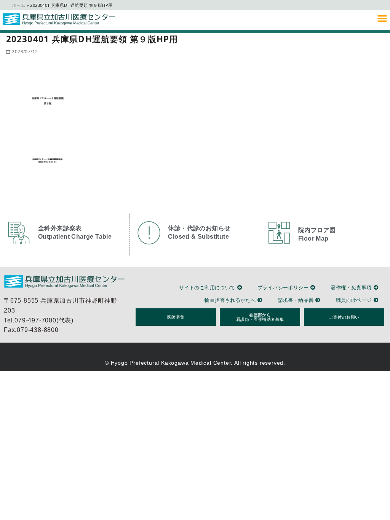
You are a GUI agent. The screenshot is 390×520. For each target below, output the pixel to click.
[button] (382, 18)
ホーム (18, 5)
